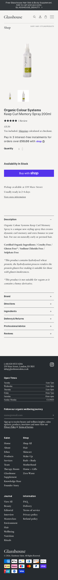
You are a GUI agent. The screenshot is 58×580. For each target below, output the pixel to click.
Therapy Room (11, 469)
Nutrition (9, 536)
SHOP (32, 26)
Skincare (27, 452)
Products (8, 456)
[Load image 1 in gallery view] (10, 96)
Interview (9, 514)
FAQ (25, 501)
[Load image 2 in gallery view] (23, 96)
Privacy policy (30, 514)
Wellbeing (9, 531)
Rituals (7, 540)
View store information (15, 196)
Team (7, 464)
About (7, 447)
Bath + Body (29, 460)
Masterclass (10, 518)
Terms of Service (26, 427)
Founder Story (11, 485)
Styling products (47, 26)
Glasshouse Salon (17, 555)
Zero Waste (29, 473)
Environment (10, 523)
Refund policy (30, 518)
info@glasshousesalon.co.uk (16, 369)
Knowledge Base (12, 481)
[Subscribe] (50, 415)
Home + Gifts (30, 469)
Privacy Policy (10, 427)
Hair (37, 26)
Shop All (27, 443)
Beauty (7, 506)
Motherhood (29, 464)
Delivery (27, 506)
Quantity (8, 148)
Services (8, 460)
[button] (34, 16)
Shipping (23, 131)
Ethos (7, 452)
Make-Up (28, 456)
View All (8, 501)
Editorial (8, 510)
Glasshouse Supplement (10, 474)
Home (7, 443)
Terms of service (31, 510)
